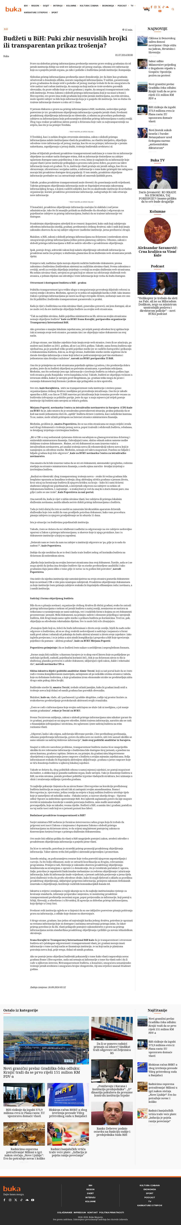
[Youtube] (160, 11)
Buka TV (157, 160)
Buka (6, 56)
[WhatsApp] (23, 85)
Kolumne (158, 211)
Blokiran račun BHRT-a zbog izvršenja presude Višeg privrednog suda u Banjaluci (68, 1113)
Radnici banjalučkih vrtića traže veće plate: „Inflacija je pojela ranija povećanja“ (68, 1152)
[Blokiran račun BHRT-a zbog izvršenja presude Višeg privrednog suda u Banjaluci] (68, 1094)
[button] (172, 9)
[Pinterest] (23, 78)
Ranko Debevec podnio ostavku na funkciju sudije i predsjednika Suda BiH (112, 1132)
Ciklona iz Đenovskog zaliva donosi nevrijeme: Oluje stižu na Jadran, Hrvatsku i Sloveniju (162, 45)
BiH (6, 29)
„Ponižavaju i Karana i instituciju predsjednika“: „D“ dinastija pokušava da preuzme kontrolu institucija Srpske (112, 1090)
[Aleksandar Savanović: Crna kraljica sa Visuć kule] (157, 230)
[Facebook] (151, 7)
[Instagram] (155, 7)
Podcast (157, 266)
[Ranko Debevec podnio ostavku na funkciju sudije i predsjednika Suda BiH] (112, 1113)
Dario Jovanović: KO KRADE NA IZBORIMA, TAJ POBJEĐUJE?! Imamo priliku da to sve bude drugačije (157, 196)
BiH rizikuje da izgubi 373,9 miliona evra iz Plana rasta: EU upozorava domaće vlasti (162, 114)
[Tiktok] (163, 7)
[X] (23, 71)
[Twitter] (159, 7)
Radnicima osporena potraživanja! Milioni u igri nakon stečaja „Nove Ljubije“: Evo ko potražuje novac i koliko (24, 1153)
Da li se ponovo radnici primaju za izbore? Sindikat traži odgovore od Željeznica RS (112, 1048)
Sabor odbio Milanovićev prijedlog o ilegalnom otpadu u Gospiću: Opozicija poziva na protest (162, 68)
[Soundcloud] (167, 7)
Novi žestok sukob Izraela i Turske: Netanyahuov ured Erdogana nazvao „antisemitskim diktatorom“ (160, 139)
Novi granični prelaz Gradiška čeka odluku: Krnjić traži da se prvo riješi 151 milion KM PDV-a (162, 91)
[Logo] (13, 9)
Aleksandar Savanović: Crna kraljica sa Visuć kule (157, 251)
